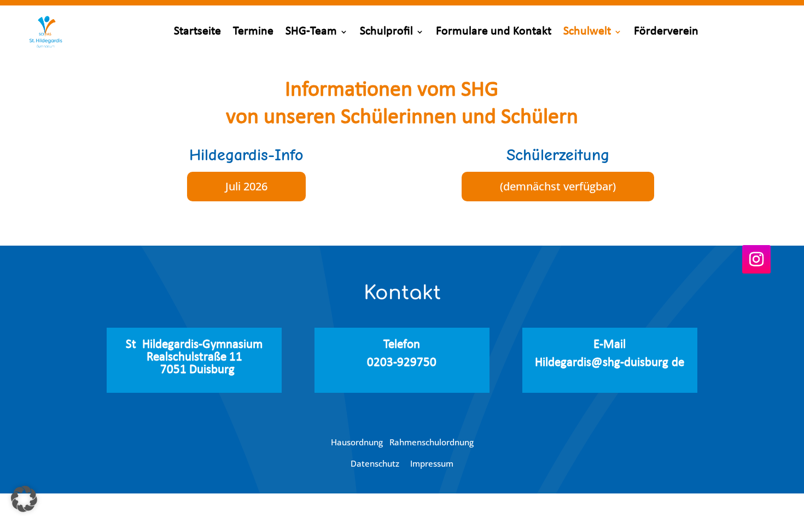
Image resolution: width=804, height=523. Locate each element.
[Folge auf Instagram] (756, 259)
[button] (24, 499)
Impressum (431, 463)
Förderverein (666, 31)
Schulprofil (386, 31)
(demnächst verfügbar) (558, 186)
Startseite (197, 31)
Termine (253, 31)
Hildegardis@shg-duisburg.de (609, 363)
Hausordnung (360, 442)
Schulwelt (587, 31)
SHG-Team (311, 31)
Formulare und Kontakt (493, 31)
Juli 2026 (246, 186)
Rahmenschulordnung (431, 442)
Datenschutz (376, 463)
